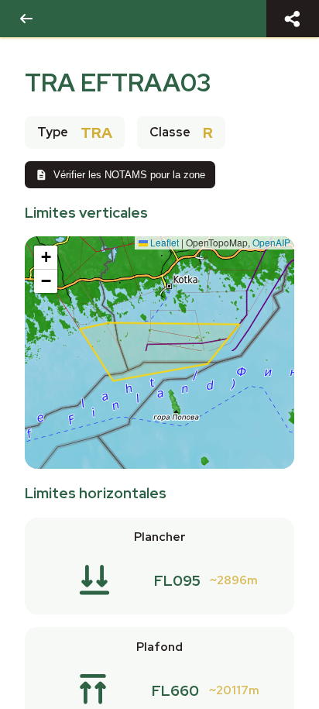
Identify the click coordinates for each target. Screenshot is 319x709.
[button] (45, 258)
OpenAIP (271, 242)
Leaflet (163, 242)
